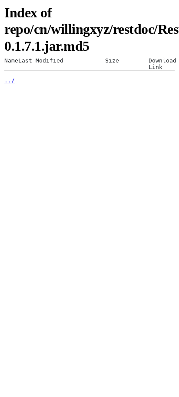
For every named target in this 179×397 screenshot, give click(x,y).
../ (9, 80)
